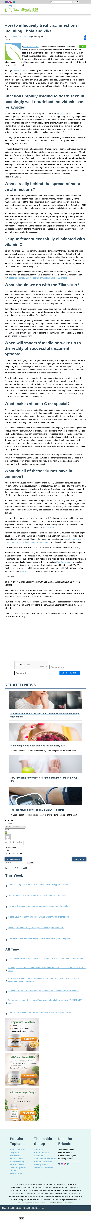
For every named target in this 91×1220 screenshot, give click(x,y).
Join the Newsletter (69, 673)
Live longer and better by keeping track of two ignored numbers (36, 928)
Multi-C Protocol (50, 527)
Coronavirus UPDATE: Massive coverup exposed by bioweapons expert (40, 1012)
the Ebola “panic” (20, 70)
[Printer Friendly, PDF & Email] (82, 47)
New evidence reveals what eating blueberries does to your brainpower (39, 938)
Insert (22, 1218)
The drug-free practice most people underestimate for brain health (37, 895)
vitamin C (61, 113)
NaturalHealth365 (31, 47)
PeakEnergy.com (63, 562)
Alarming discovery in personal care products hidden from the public (38, 906)
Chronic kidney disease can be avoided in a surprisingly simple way (38, 884)
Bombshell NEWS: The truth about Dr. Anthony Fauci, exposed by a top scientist (43, 991)
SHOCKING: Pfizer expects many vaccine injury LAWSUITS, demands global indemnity (46, 958)
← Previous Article (13, 859)
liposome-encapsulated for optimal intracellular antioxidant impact (38, 278)
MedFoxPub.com (27, 571)
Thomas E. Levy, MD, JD (20, 36)
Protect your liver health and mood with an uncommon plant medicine (38, 917)
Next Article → (79, 859)
